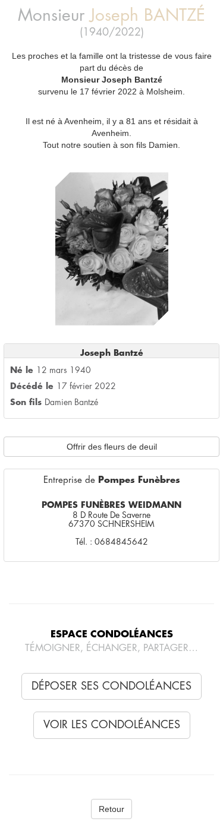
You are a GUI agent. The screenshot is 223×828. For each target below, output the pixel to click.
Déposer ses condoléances (111, 686)
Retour (111, 809)
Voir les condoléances (111, 724)
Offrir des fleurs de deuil (112, 446)
